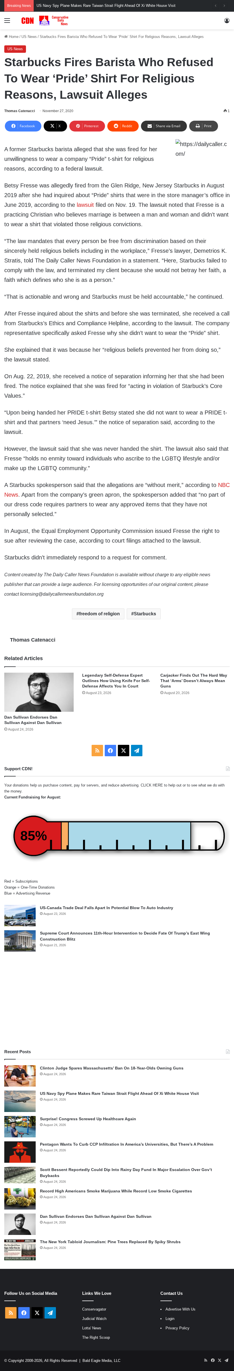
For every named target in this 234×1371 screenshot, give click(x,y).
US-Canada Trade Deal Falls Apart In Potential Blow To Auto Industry (106, 907)
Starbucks (145, 613)
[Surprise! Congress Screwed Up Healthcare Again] (20, 1126)
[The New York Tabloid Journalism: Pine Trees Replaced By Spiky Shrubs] (20, 1249)
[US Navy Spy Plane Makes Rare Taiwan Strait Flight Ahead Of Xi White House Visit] (20, 1101)
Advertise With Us (180, 1309)
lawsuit (85, 205)
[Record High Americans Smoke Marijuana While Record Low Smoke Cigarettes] (20, 1199)
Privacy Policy (177, 1328)
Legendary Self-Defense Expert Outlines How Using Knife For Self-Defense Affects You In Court (116, 680)
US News (29, 37)
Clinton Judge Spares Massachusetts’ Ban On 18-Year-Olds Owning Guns (111, 1068)
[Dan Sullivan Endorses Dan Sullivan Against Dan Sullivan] (39, 692)
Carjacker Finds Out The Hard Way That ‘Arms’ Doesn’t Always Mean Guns (193, 680)
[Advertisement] (117, 1000)
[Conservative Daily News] (46, 20)
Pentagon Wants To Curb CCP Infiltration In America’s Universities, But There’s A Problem (126, 1144)
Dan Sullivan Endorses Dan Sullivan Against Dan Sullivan (96, 1216)
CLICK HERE (152, 785)
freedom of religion (99, 613)
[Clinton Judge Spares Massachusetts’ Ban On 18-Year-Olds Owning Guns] (20, 1076)
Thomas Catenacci (19, 111)
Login (170, 1319)
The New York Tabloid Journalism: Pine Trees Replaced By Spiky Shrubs (110, 1241)
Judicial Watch (94, 1319)
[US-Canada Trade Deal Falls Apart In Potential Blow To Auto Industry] (20, 915)
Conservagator (94, 1309)
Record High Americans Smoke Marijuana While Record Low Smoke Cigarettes (116, 1191)
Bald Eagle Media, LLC (101, 1360)
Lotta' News (91, 1328)
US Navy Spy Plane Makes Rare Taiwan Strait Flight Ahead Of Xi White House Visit (119, 1093)
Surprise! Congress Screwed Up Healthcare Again (88, 1119)
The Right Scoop (96, 1337)
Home (13, 37)
